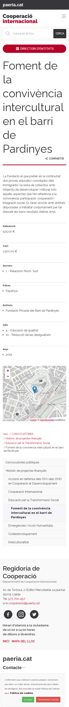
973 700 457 (16, 599)
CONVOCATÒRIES (22, 434)
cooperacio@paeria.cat (24, 603)
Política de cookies (21, 693)
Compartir (56, 158)
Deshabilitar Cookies (48, 699)
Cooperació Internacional (25, 492)
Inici (5, 434)
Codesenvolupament (22, 534)
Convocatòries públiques (22, 462)
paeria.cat (13, 4)
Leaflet (33, 419)
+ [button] (8, 370)
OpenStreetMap (47, 419)
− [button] (8, 376)
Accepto (28, 699)
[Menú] (25, 5)
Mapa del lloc (23, 641)
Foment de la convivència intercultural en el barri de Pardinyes (31, 513)
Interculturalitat (18, 542)
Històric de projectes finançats (24, 438)
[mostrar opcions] (24, 667)
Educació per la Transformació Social (28, 443)
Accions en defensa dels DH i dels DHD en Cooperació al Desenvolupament (35, 481)
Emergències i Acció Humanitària (30, 525)
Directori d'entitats (37, 48)
